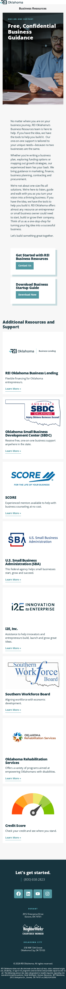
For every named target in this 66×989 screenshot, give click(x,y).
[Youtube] (37, 893)
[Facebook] (18, 893)
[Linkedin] (28, 893)
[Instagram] (47, 893)
